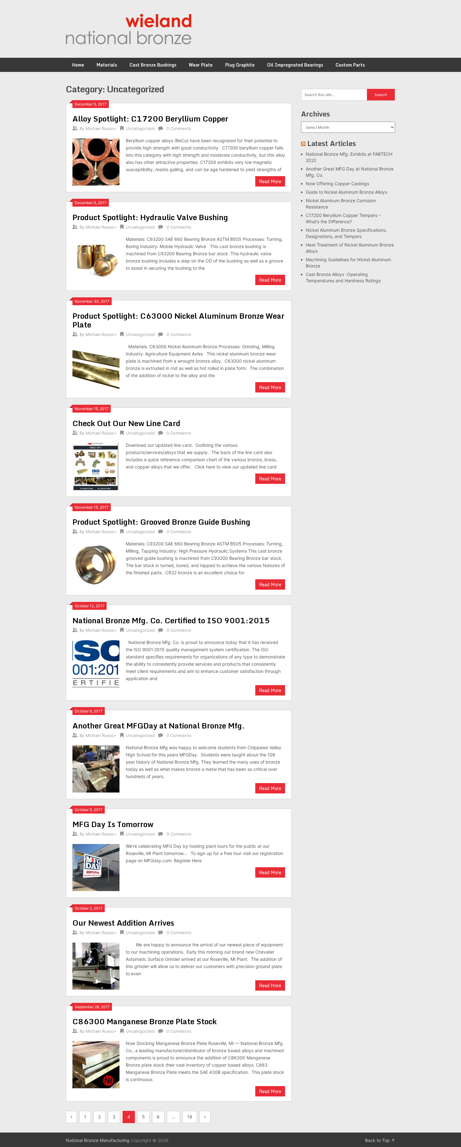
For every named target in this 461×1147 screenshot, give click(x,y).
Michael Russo (100, 128)
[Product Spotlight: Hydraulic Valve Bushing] (95, 259)
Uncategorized (140, 128)
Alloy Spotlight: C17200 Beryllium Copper (150, 118)
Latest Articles (331, 143)
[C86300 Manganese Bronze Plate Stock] (95, 1064)
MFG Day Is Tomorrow (112, 824)
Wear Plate (201, 64)
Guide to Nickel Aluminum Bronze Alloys (346, 192)
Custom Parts (350, 64)
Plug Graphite (240, 64)
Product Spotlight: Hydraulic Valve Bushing (150, 217)
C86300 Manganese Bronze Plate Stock (144, 1021)
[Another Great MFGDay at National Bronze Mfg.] (95, 768)
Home (78, 64)
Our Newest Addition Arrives (123, 923)
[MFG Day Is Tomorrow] (95, 866)
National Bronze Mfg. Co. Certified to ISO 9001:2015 (171, 620)
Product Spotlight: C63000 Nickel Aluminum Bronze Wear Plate (178, 320)
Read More (270, 181)
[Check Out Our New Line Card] (95, 465)
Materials (107, 64)
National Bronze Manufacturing (98, 1140)
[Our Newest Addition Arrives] (95, 965)
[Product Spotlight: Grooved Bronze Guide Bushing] (95, 564)
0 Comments (179, 128)
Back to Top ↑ (380, 1140)
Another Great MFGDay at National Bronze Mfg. (158, 725)
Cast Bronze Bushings (153, 64)
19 (189, 1116)
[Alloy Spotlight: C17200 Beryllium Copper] (95, 161)
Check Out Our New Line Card (126, 423)
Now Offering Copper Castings (337, 183)
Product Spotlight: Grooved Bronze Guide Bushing (161, 522)
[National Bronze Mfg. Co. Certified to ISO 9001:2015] (95, 663)
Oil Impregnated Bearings (295, 64)
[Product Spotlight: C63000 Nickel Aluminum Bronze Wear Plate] (95, 367)
